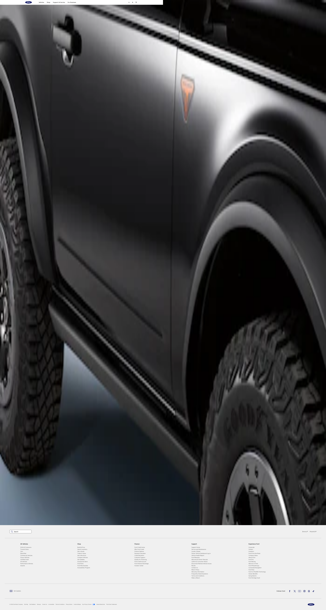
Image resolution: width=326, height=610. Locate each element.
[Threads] (309, 591)
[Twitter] (295, 591)
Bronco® (305, 531)
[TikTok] (313, 591)
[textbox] (20, 531)
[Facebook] (290, 591)
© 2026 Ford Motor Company (16, 604)
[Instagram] (304, 591)
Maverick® (313, 531)
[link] (26, 604)
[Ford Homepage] (311, 604)
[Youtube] (299, 591)
